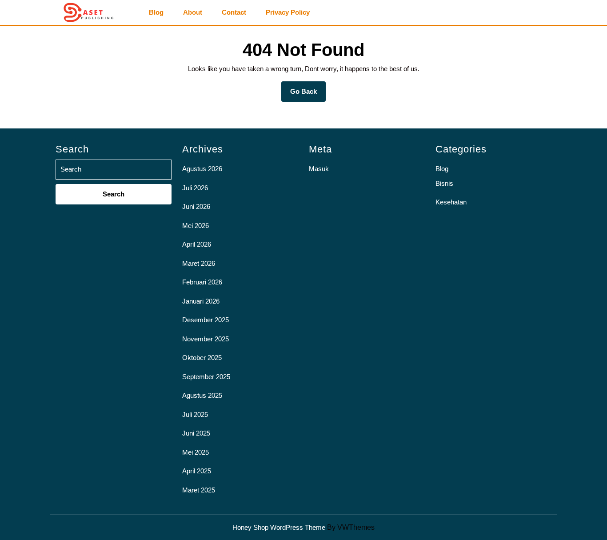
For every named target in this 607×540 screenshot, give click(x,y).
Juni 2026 (196, 206)
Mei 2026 (195, 225)
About (192, 12)
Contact (234, 12)
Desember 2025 (205, 320)
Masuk (319, 168)
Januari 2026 (201, 301)
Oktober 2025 (202, 357)
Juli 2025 (195, 414)
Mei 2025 (195, 452)
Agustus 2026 (202, 168)
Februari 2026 (202, 282)
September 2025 (206, 376)
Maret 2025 (198, 490)
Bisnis (444, 183)
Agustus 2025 (202, 395)
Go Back (308, 94)
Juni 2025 (196, 433)
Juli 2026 (195, 188)
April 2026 (196, 244)
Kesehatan (451, 202)
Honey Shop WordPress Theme (278, 527)
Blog (156, 12)
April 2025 (196, 471)
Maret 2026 (198, 263)
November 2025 (205, 339)
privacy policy (288, 12)
